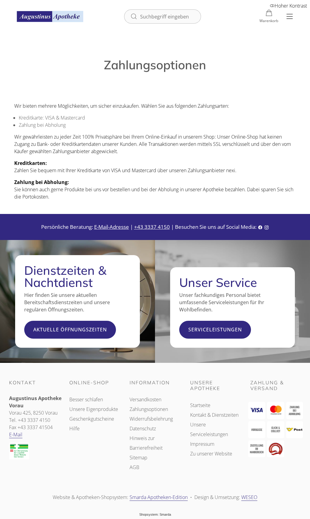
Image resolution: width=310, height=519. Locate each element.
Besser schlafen (86, 399)
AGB (134, 467)
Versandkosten (145, 399)
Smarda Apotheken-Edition (159, 497)
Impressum (202, 444)
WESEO (249, 497)
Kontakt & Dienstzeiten (214, 415)
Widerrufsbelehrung (151, 419)
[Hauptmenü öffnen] (289, 16)
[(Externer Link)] (34, 451)
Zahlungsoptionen (149, 409)
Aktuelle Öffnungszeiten (70, 329)
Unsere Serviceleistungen (209, 429)
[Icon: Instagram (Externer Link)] (266, 227)
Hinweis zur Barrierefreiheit (146, 443)
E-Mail (15, 434)
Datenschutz (143, 428)
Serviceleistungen (215, 329)
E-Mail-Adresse (111, 226)
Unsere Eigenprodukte (93, 409)
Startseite (200, 405)
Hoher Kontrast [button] (291, 5)
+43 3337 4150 (152, 226)
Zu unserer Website (211, 454)
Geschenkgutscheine (91, 419)
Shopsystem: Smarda (155, 515)
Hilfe (74, 428)
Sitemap (138, 457)
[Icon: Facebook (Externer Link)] (260, 227)
